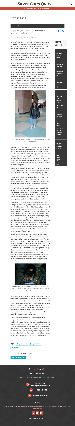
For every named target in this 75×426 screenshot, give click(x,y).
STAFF (39, 418)
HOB (43, 374)
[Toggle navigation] (72, 4)
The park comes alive (59, 85)
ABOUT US (32, 418)
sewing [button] (15, 347)
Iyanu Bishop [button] (22, 344)
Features (21, 26)
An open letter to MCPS (59, 55)
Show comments (17, 357)
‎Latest (14, 26)
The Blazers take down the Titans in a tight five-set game (60, 130)
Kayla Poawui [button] (35, 344)
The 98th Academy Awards (59, 146)
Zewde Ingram (39, 30)
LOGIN (44, 418)
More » (30, 353)
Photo (38, 374)
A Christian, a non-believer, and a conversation (60, 100)
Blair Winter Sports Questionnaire (60, 160)
